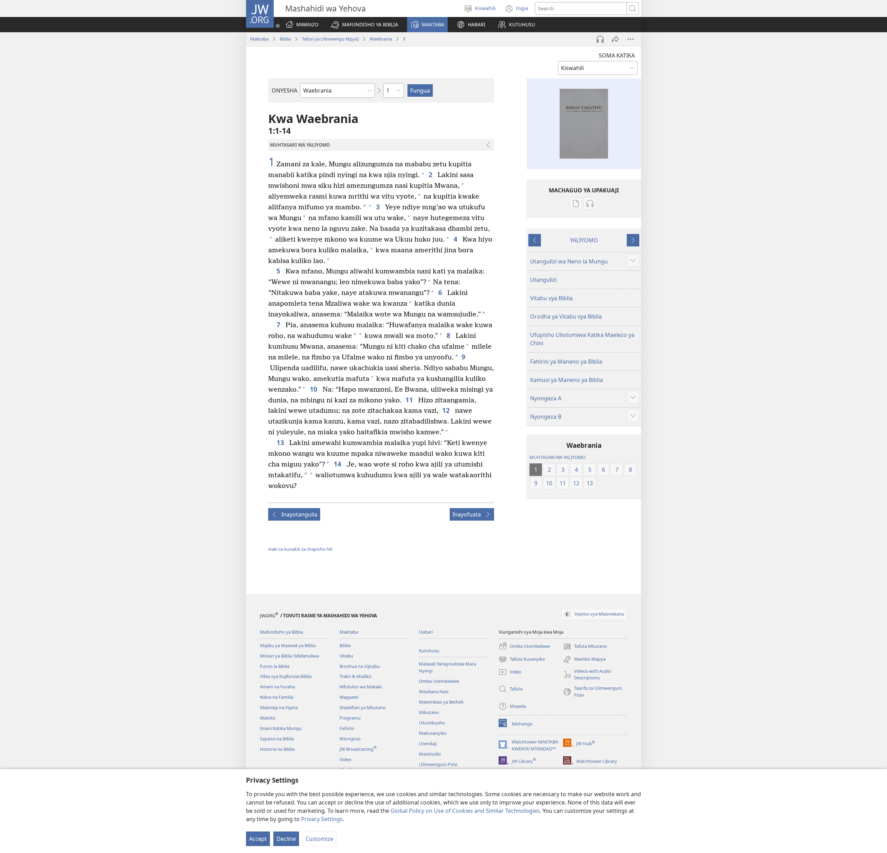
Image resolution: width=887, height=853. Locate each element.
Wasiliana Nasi (433, 691)
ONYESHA (284, 90)
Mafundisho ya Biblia (281, 632)
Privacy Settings (322, 819)
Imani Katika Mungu (281, 728)
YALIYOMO (584, 240)
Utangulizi (543, 280)
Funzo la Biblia (274, 666)
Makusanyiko (433, 733)
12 (446, 410)
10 (314, 389)
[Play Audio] (600, 39)
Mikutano (429, 712)
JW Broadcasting (358, 749)
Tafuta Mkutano (585, 647)
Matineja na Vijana (279, 707)
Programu (350, 718)
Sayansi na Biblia (277, 739)
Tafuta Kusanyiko (522, 659)
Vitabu (346, 656)
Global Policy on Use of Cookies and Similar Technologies (465, 811)
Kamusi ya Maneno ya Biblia (566, 380)
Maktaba (259, 39)
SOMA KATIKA (617, 55)
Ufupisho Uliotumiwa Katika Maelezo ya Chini (582, 339)
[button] (364, 24)
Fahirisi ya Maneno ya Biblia (566, 361)
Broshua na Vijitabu (360, 666)
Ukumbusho (432, 723)
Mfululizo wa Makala (360, 687)
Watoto (267, 718)
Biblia (285, 39)
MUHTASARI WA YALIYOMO (557, 457)
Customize (319, 839)
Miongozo (350, 739)
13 (281, 442)
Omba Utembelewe (439, 681)
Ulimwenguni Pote (438, 764)
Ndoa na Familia (276, 697)
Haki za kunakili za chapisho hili (300, 549)
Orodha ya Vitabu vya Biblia (566, 316)
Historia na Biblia (277, 749)
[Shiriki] (615, 39)
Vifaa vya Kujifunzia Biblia (285, 676)
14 (338, 464)
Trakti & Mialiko (355, 676)
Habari (426, 632)
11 (410, 400)
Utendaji (428, 743)
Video (345, 759)
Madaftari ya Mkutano (363, 707)
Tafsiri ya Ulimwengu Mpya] (330, 39)
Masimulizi (430, 754)
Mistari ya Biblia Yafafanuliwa (289, 656)
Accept (258, 839)
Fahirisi (347, 728)
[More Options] (630, 39)
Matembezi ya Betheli (441, 702)
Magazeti (349, 697)
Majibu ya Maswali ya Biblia (288, 645)
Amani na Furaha (277, 687)
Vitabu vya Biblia (551, 298)
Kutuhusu (429, 650)
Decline (286, 839)
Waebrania (381, 39)
